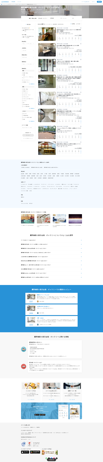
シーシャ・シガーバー (73, 188)
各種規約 (29, 432)
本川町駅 (44, 175)
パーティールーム (51, 184)
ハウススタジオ (29, 186)
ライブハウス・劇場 (24, 190)
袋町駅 (58, 173)
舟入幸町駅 (72, 175)
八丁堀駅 (45, 173)
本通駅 (30, 173)
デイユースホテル (59, 186)
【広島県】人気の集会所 (25, 167)
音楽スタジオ (23, 186)
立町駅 (49, 173)
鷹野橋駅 (71, 173)
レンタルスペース (24, 184)
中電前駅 (62, 173)
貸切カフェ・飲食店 (74, 186)
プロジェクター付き (24, 203)
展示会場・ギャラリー (11, 4)
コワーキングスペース (51, 186)
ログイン (93, 1)
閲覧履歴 (13, 1)
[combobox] (56, 18)
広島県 (17, 4)
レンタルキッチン (37, 186)
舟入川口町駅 (77, 175)
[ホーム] (5, 1)
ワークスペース (43, 184)
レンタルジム (43, 186)
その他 (30, 190)
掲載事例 (38, 427)
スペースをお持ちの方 (85, 1)
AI (80, 43)
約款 (33, 432)
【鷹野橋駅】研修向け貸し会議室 (36, 167)
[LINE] (46, 458)
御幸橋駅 (28, 175)
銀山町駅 (22, 173)
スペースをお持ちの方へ (25, 427)
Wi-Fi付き (30, 203)
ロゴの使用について (64, 432)
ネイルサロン (23, 188)
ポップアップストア (53, 188)
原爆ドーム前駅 (39, 175)
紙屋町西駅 (33, 175)
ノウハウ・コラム (24, 432)
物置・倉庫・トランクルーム (63, 188)
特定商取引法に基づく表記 (47, 432)
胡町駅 (26, 173)
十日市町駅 (49, 175)
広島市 (20, 4)
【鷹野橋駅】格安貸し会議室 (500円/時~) (51, 167)
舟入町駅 (62, 175)
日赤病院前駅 (77, 173)
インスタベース (4, 4)
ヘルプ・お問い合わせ (57, 432)
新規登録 (99, 1)
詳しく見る (51, 399)
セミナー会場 (70, 184)
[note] (57, 458)
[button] (51, 240)
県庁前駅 (34, 173)
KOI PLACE (31, 300)
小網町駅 (57, 175)
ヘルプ (20, 1)
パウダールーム (29, 188)
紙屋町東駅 (54, 173)
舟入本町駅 (67, 175)
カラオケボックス (46, 188)
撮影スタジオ (64, 184)
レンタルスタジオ (37, 184)
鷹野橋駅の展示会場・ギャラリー (32, 4)
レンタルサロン (57, 184)
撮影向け (22, 197)
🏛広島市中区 (24, 4)
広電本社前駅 (23, 175)
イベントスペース (66, 186)
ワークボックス (76, 184)
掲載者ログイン (33, 427)
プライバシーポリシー (38, 432)
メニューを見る (30, 399)
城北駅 (38, 173)
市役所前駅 (67, 173)
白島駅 (42, 173)
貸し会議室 (30, 184)
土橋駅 (54, 175)
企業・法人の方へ (24, 439)
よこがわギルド (31, 312)
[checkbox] (22, 73)
